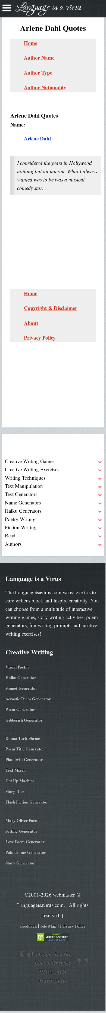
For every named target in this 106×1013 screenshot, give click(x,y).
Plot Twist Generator (24, 759)
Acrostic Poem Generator (28, 699)
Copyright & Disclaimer (50, 308)
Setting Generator (21, 831)
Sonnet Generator (21, 688)
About (31, 323)
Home (30, 43)
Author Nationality (45, 87)
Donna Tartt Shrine (22, 738)
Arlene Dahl (37, 138)
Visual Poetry (17, 667)
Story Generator (20, 863)
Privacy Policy (40, 337)
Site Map (48, 926)
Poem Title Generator (24, 749)
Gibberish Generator (24, 720)
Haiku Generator (20, 678)
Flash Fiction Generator (26, 802)
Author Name (39, 57)
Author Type (38, 72)
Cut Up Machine (20, 781)
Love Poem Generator (25, 842)
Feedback (28, 926)
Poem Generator (20, 709)
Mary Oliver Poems (22, 820)
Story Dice (14, 791)
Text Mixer (15, 770)
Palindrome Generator (25, 852)
